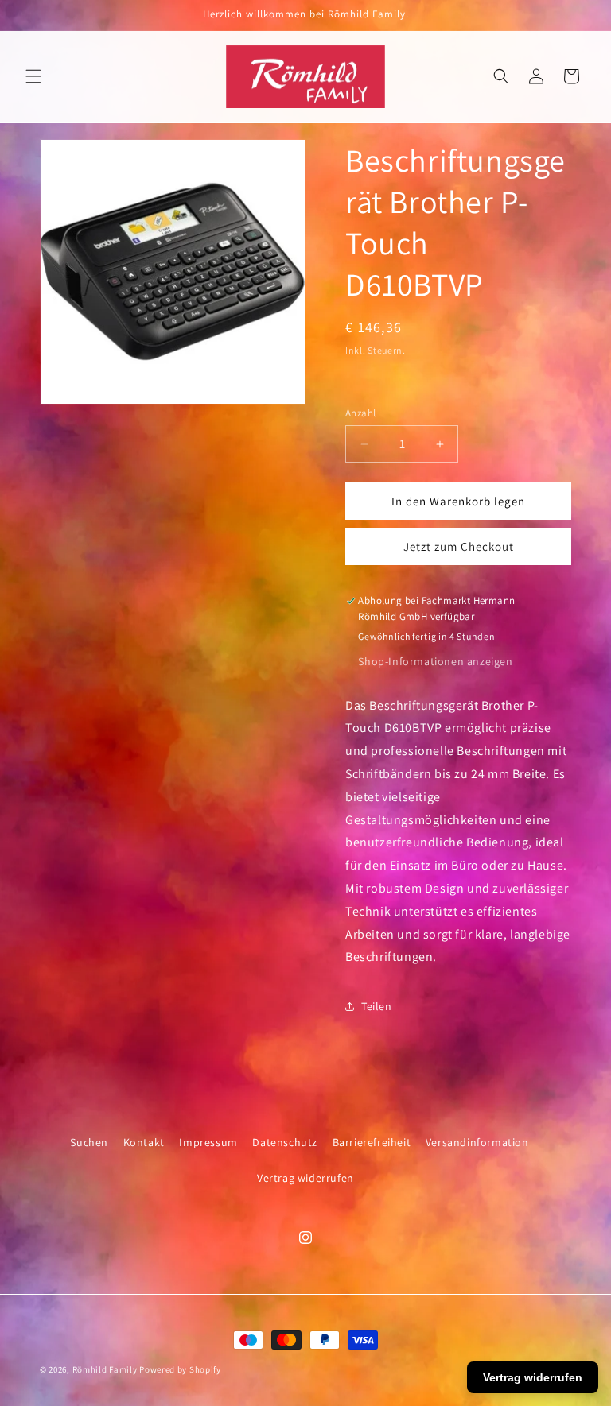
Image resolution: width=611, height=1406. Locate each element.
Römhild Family (105, 1369)
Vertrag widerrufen (305, 1178)
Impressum (208, 1142)
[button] (33, 76)
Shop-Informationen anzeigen (435, 661)
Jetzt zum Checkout (458, 546)
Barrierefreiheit (372, 1142)
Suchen (89, 1142)
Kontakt (144, 1142)
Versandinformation (477, 1142)
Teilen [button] (376, 1006)
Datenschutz (284, 1142)
